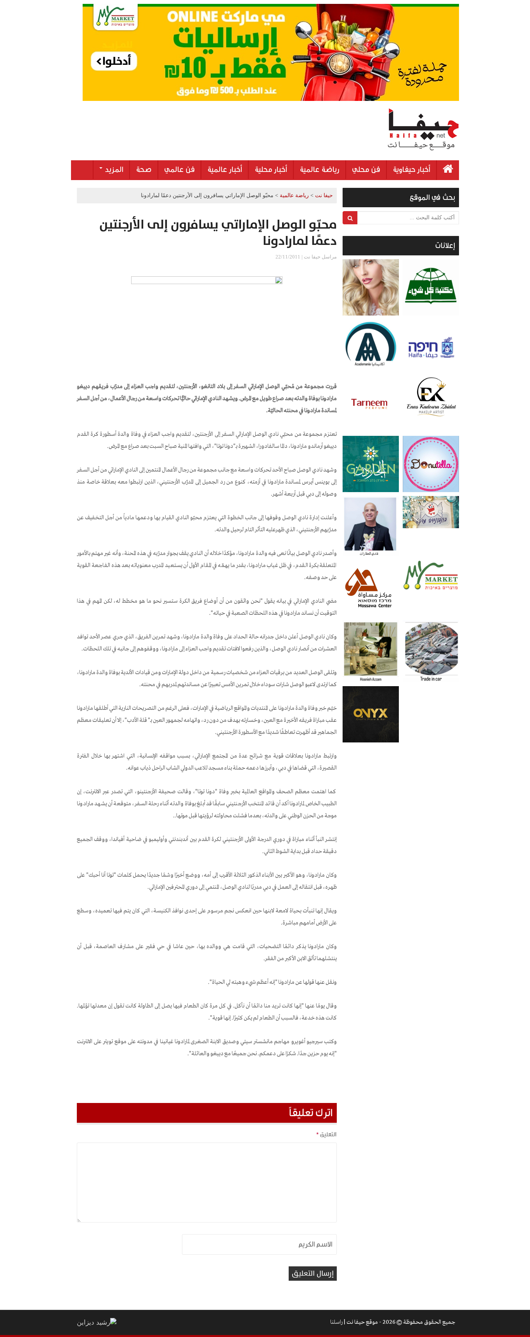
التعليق (326, 1134)
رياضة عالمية (319, 169)
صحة (144, 169)
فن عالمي (179, 169)
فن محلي (366, 169)
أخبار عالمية (224, 169)
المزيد (113, 169)
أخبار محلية (271, 169)
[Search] (350, 217)
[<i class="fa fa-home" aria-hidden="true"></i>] (448, 170)
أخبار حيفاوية (411, 169)
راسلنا (336, 1322)
